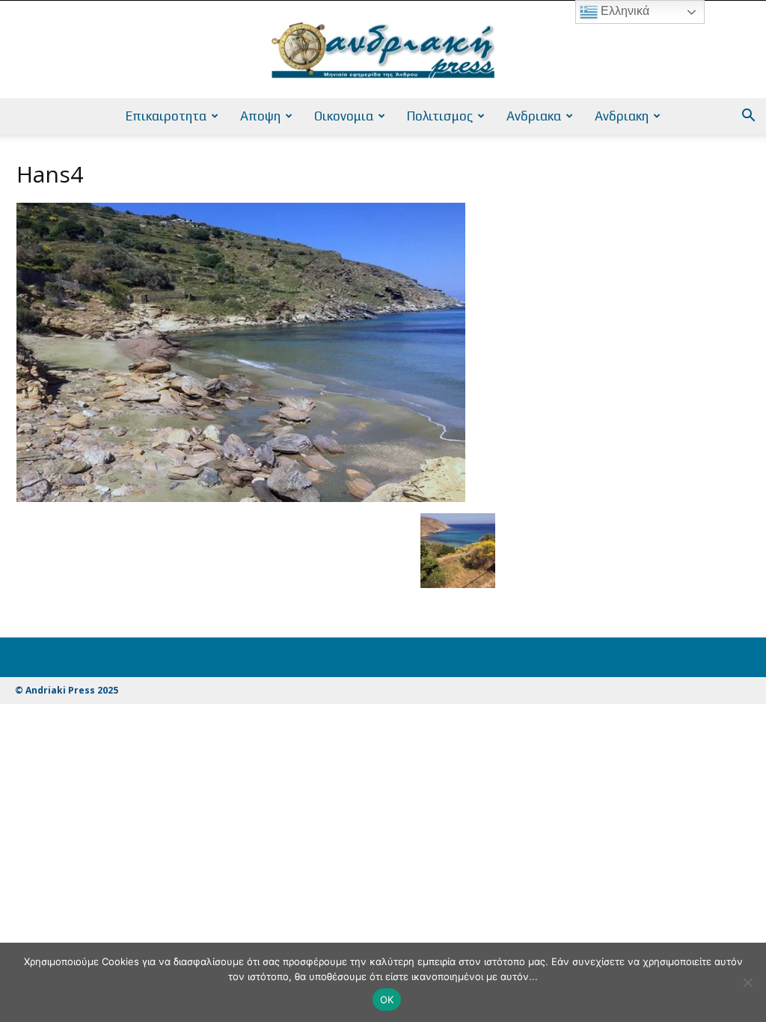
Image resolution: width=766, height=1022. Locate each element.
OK (387, 1000)
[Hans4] (240, 498)
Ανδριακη (622, 115)
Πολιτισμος (440, 115)
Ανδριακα (533, 115)
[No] (747, 982)
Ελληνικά (623, 10)
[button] (748, 117)
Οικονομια (343, 115)
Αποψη (260, 115)
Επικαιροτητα (166, 115)
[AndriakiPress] (383, 50)
